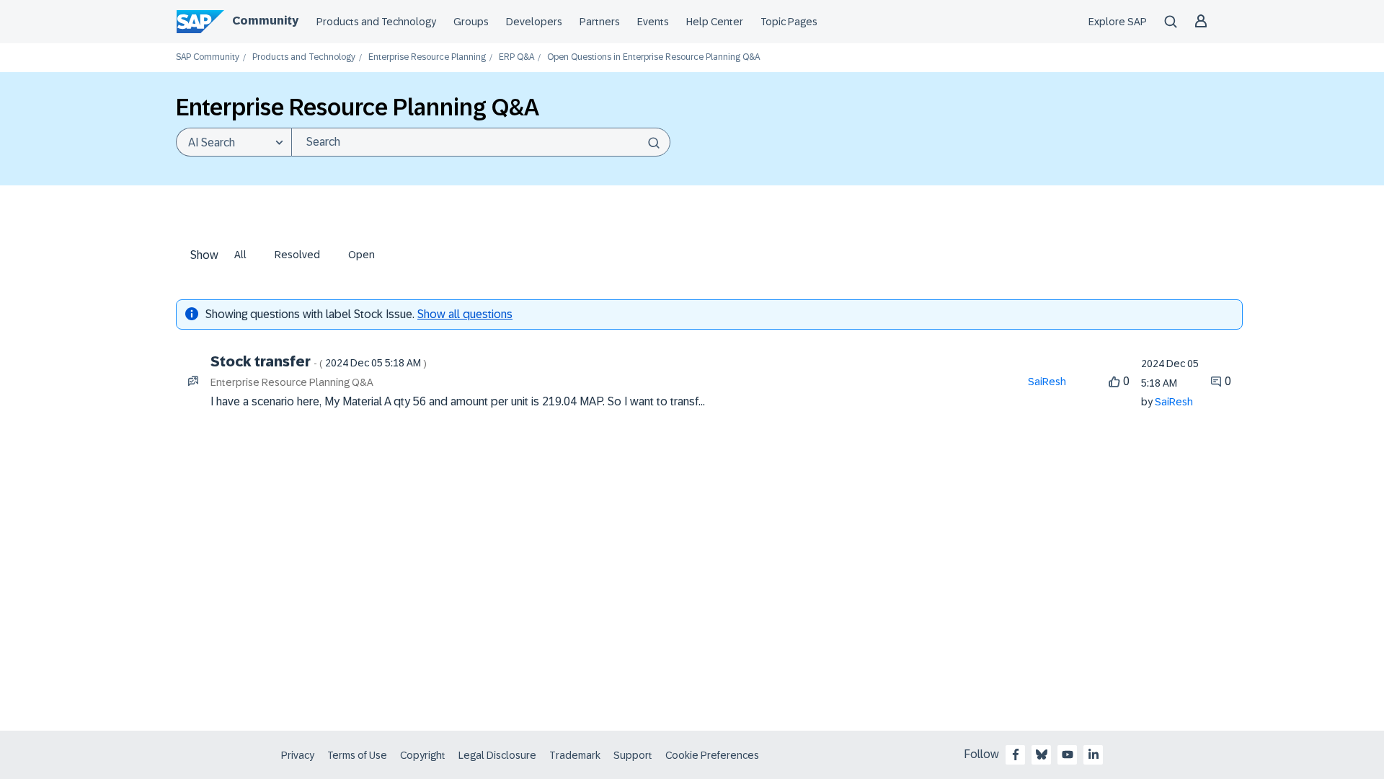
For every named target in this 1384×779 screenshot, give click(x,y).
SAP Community (207, 57)
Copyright (422, 755)
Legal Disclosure (497, 755)
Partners (600, 21)
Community (265, 20)
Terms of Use (357, 755)
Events (653, 21)
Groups (471, 21)
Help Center (714, 21)
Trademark (574, 755)
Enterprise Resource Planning (427, 57)
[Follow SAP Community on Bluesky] (1041, 754)
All (240, 254)
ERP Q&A (516, 57)
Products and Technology (376, 21)
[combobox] (480, 142)
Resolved (297, 254)
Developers (534, 21)
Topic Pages (788, 21)
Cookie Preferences (712, 755)
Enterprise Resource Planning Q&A (291, 382)
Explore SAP (1117, 21)
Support (632, 755)
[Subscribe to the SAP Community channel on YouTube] (1067, 754)
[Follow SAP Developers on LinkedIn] (1093, 754)
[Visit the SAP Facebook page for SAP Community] (1015, 754)
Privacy (297, 755)
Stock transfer (318, 361)
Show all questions (465, 314)
